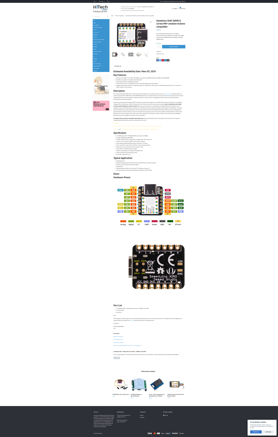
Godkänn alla (256, 431)
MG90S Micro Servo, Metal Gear (121, 394)
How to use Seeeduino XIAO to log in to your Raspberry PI (127, 345)
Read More (116, 357)
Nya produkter (96, 25)
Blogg (94, 22)
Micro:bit (95, 37)
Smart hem (95, 54)
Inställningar (268, 431)
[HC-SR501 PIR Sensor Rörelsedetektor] (139, 384)
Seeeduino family (167, 94)
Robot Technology (97, 63)
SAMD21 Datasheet (118, 336)
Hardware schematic (118, 342)
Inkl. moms (101, 1)
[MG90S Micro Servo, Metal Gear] (121, 384)
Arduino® (95, 44)
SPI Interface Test (117, 339)
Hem (94, 20)
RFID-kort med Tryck (97, 51)
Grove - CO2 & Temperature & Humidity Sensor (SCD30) (157, 395)
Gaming (94, 61)
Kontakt (141, 415)
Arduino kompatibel (97, 42)
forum (131, 320)
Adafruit (94, 49)
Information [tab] (117, 66)
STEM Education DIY (97, 66)
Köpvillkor (142, 417)
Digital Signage (96, 68)
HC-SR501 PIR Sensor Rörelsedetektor (136, 395)
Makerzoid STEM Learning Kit (98, 39)
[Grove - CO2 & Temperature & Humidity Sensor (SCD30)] (157, 384)
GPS (94, 56)
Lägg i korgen (174, 46)
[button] (183, 387)
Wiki (120, 129)
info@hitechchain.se (121, 417)
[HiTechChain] (100, 9)
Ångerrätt (95, 70)
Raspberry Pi (95, 34)
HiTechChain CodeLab (97, 27)
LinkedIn (166, 415)
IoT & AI (94, 29)
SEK (108, 1)
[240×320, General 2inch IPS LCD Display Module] (175, 384)
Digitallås (95, 58)
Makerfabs (95, 46)
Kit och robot (95, 32)
